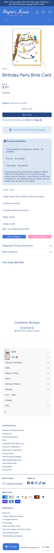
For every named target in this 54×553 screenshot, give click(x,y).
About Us (6, 513)
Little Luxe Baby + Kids (11, 526)
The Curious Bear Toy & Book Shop (16, 529)
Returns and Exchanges (11, 456)
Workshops (7, 466)
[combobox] (27, 20)
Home (4, 69)
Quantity (6, 93)
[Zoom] (43, 63)
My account (7, 470)
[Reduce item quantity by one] (4, 97)
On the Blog (7, 523)
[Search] (49, 20)
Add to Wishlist (40, 236)
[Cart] (43, 12)
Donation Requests (10, 437)
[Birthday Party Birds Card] (20, 286)
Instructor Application (11, 447)
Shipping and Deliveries (11, 460)
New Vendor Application (12, 450)
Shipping (5, 103)
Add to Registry (14, 236)
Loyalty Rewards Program (13, 516)
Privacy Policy (8, 453)
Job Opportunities (9, 519)
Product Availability (16, 141)
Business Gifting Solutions (13, 430)
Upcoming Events (9, 463)
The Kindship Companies (12, 536)
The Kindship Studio (10, 533)
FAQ (4, 440)
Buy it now (27, 114)
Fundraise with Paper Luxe (13, 443)
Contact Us (7, 433)
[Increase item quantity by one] (13, 97)
